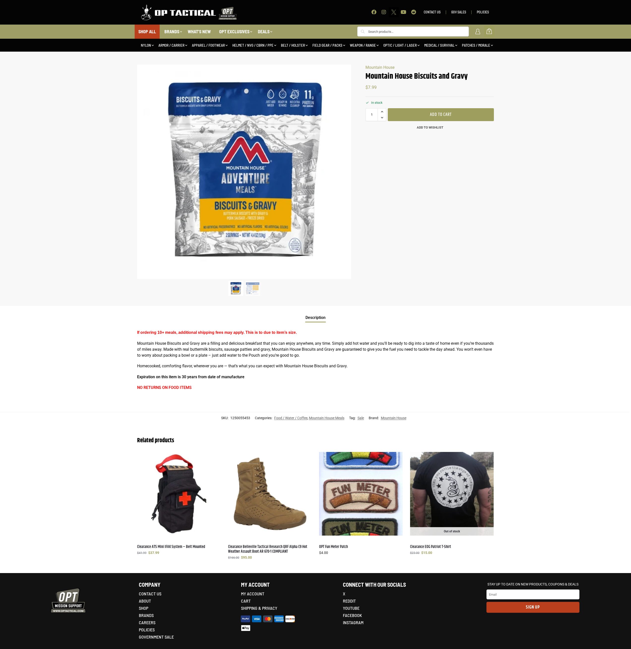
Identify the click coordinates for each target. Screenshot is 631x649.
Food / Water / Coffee (290, 418)
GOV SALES (458, 12)
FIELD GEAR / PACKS (327, 45)
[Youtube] (404, 12)
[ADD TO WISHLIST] (214, 458)
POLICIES (483, 12)
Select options (178, 563)
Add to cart (441, 114)
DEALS (264, 31)
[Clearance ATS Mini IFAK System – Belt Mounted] (179, 494)
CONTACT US (432, 12)
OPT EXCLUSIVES (234, 31)
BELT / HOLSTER (293, 45)
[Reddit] (414, 12)
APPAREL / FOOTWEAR (208, 45)
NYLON (146, 45)
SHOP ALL (147, 31)
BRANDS (171, 31)
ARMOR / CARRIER (171, 45)
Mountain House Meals (326, 418)
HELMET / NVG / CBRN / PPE (252, 45)
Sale (361, 418)
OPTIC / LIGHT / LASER (400, 45)
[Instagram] (384, 12)
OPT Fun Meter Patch (333, 547)
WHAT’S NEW (199, 31)
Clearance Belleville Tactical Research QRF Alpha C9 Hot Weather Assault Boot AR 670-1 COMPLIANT (267, 549)
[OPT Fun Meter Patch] (361, 494)
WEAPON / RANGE (363, 45)
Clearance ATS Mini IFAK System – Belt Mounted (171, 547)
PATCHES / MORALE (476, 45)
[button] (382, 111)
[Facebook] (374, 12)
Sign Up (533, 607)
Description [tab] (315, 317)
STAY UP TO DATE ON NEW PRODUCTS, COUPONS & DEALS (532, 584)
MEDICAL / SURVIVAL (439, 45)
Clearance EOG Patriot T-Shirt (430, 547)
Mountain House (379, 67)
